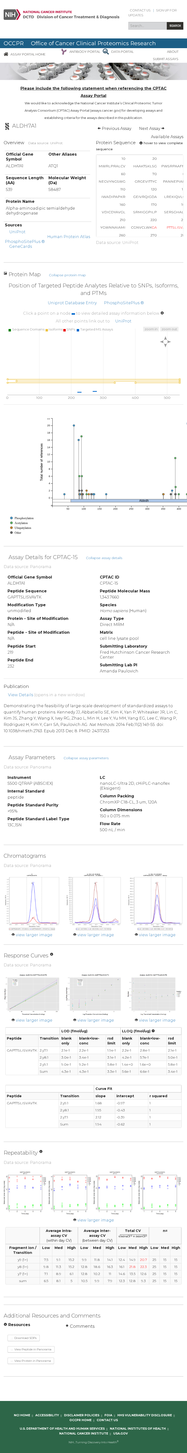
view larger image (34, 935)
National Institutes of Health (138, 1429)
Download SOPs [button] (25, 1338)
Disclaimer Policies (81, 1415)
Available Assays (167, 136)
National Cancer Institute (83, 1433)
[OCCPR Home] (6, 54)
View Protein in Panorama (32, 1361)
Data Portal (122, 51)
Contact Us (140, 10)
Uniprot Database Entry (72, 303)
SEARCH (175, 26)
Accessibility (47, 1415)
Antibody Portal (84, 51)
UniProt (17, 232)
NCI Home (22, 1415)
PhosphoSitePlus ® (25, 241)
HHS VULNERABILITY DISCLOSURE (144, 1415)
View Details (20, 695)
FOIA (108, 1415)
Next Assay (150, 128)
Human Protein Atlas (68, 236)
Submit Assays (165, 59)
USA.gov (120, 1433)
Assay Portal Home (28, 54)
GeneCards (20, 246)
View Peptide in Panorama (32, 1349)
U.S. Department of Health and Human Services (62, 1429)
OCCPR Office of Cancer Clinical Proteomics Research (80, 43)
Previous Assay (116, 128)
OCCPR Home (80, 1420)
